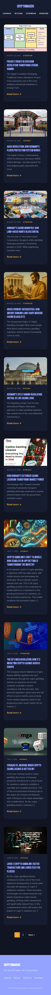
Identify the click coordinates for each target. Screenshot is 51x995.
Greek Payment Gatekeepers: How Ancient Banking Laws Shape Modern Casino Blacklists (24, 313)
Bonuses (43, 13)
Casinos (7, 13)
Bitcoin (19, 13)
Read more (13, 94)
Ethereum (31, 13)
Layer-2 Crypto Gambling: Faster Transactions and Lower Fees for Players (23, 867)
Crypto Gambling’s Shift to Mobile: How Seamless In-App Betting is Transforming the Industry (24, 560)
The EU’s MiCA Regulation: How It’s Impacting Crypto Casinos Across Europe (23, 663)
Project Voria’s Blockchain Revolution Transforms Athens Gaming (22, 65)
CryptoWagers (25, 6)
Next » (31, 934)
